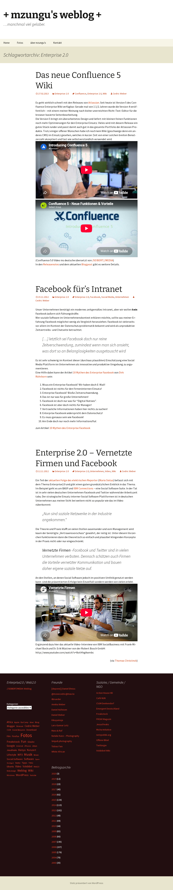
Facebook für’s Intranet (78, 289)
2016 (54, 794)
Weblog (22, 770)
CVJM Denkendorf (105, 703)
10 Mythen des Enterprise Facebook (93, 372)
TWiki (30, 763)
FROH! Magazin (103, 719)
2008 (54, 836)
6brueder (56, 699)
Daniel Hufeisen (59, 709)
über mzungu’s (38, 42)
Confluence (80, 93)
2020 (54, 773)
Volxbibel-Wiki (103, 750)
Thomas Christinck (126, 660)
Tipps (24, 762)
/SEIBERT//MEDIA (102, 260)
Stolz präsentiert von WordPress (86, 883)
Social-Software (15, 759)
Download (31, 729)
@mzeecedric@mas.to (63, 693)
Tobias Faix (57, 746)
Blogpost (86, 264)
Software (29, 759)
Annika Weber (58, 704)
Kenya (22, 750)
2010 (54, 826)
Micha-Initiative (103, 729)
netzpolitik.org (103, 734)
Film (9, 736)
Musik (28, 754)
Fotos (20, 42)
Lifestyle (11, 754)
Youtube (33, 775)
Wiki (105, 93)
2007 (54, 841)
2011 (54, 820)
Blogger (11, 726)
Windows (11, 775)
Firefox (15, 736)
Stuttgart (10, 763)
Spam (37, 759)
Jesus (34, 745)
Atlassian (93, 102)
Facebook (95, 296)
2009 (54, 831)
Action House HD (104, 692)
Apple (16, 722)
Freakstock (102, 713)
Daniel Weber (58, 714)
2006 (54, 847)
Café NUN (101, 698)
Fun (23, 741)
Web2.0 (36, 766)
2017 (54, 789)
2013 (54, 810)
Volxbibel (27, 766)
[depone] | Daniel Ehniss (63, 688)
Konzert (31, 750)
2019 (54, 778)
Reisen (36, 755)
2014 (54, 805)
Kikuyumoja (57, 720)
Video (108, 471)
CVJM (9, 730)
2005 (54, 852)
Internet (19, 746)
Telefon (17, 763)
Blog (37, 722)
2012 (54, 815)
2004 (54, 857)
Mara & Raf (57, 730)
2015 (54, 799)
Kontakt (57, 42)
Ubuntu (10, 766)
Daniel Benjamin (18, 730)
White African (58, 751)
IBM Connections (83, 488)
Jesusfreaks (102, 724)
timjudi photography (62, 741)
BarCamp (24, 722)
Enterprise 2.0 (62, 93)
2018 (54, 784)
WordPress (22, 775)
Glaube (31, 741)
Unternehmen (122, 296)
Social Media (107, 296)
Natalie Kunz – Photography (65, 735)
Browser (19, 726)
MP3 (20, 754)
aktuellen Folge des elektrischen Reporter (73, 480)
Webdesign (11, 771)
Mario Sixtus (106, 480)
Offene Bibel (102, 740)
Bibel (32, 722)
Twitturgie (101, 745)
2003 (54, 862)
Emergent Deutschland (107, 708)
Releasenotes (51, 264)
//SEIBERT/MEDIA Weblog (19, 688)
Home (6, 42)
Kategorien (12, 703)
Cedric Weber (120, 93)
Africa (10, 722)
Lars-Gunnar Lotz (60, 725)
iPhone (27, 746)
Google (11, 745)
